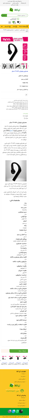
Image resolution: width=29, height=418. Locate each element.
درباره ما (23, 373)
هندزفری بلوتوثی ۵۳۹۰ (16, 107)
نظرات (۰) (25, 116)
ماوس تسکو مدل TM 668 (11, 362)
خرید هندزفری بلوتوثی (12, 102)
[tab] (14, 114)
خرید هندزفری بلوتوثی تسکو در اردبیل (20, 105)
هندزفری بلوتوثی (24, 107)
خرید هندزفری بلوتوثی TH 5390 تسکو (20, 103)
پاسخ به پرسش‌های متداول (19, 381)
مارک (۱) (26, 118)
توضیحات (25, 113)
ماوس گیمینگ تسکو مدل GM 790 (25, 362)
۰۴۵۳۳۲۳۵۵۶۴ (13, 19)
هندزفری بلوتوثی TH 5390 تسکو (22, 109)
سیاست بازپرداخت (21, 403)
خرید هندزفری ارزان (21, 102)
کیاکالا (8, 106)
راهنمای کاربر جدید (21, 405)
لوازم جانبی (22, 30)
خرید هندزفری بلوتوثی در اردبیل (22, 106)
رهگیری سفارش (22, 379)
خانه (27, 30)
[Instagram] (21, 411)
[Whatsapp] (17, 411)
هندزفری (17, 30)
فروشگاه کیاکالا (12, 106)
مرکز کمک (23, 397)
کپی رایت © (24, 417)
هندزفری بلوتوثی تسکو (10, 109)
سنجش (26, 94)
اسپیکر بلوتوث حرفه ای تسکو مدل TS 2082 (18, 362)
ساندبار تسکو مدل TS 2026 (4, 362)
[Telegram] (13, 411)
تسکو (11, 131)
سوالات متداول (22, 400)
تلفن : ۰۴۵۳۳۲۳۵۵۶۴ (12, 391)
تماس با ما (23, 376)
